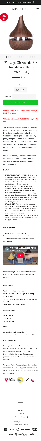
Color (21, 85)
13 (32, 57)
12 (30, 57)
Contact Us (20, 414)
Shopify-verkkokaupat (20, 425)
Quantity (8, 96)
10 (26, 57)
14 (35, 57)
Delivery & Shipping (20, 417)
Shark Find (20, 9)
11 (28, 57)
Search (20, 410)
